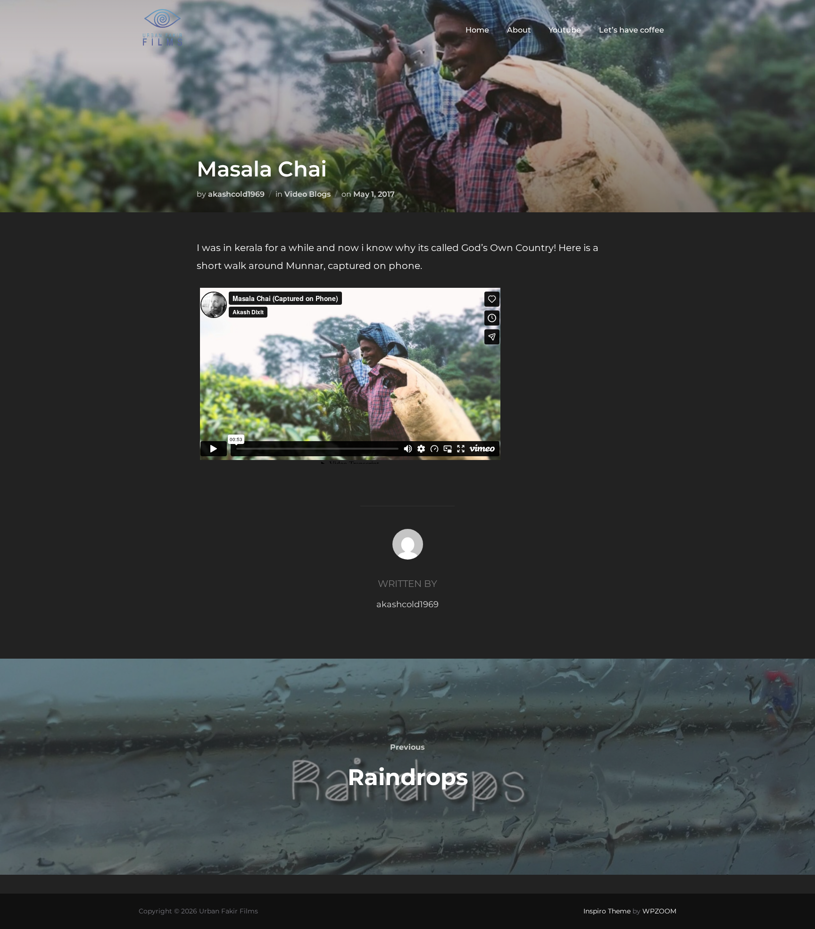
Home (477, 29)
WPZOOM (659, 911)
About (519, 29)
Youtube (565, 29)
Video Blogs (307, 194)
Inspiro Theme (607, 911)
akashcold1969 (236, 194)
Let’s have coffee (631, 29)
